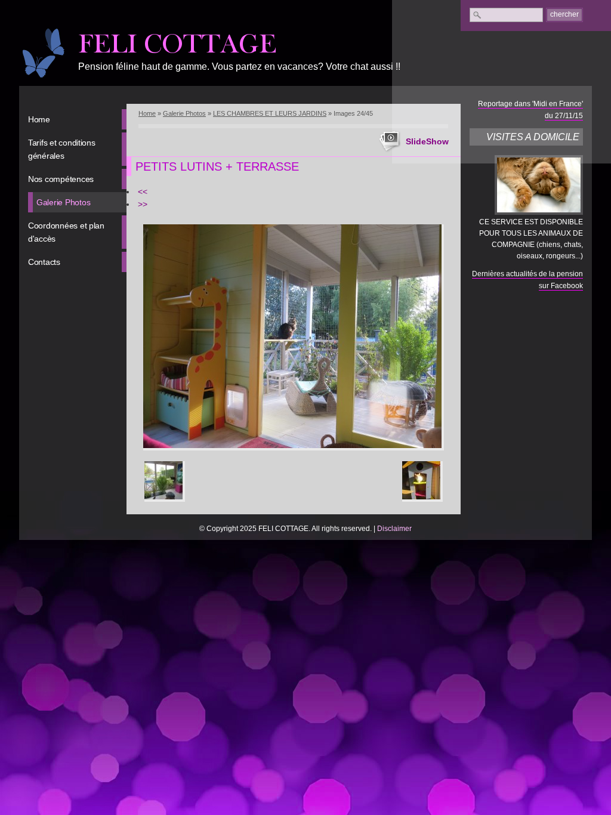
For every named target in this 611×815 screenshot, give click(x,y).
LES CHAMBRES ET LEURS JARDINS (269, 113)
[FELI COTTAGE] (43, 53)
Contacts (44, 262)
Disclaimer (394, 528)
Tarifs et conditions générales (61, 149)
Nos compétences (61, 179)
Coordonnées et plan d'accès (66, 232)
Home (39, 119)
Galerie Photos (63, 202)
